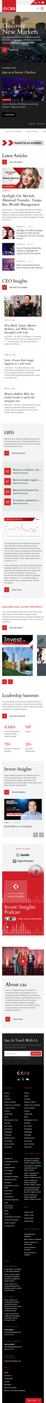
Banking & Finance (10, 1179)
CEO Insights (8, 1170)
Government (8, 1191)
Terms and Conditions (24, 1058)
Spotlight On (8, 1158)
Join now (36, 1053)
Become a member (10, 1387)
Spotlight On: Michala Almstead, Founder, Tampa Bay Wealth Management (21, 100)
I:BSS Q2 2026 (28, 1212)
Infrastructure (9, 1197)
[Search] (38, 8)
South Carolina (9, 1144)
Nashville (7, 1123)
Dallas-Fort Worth (10, 1102)
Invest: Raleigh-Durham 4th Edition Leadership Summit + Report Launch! (32, 1190)
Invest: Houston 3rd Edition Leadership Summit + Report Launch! (32, 1197)
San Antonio (8, 1141)
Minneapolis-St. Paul (11, 1120)
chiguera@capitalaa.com (12, 1332)
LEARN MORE (9, 118)
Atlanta (6, 1093)
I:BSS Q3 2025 (28, 1221)
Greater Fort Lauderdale (12, 1105)
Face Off (7, 1164)
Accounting (8, 1173)
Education (7, 1182)
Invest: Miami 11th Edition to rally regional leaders (12, 1270)
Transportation (9, 1226)
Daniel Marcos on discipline (30, 1235)
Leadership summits (11, 1161)
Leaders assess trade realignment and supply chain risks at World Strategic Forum (12, 1317)
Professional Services (11, 1200)
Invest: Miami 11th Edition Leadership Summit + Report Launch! (32, 1168)
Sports (6, 1214)
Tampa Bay (8, 1147)
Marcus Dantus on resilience (30, 1254)
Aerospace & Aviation (11, 1176)
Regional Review (9, 1167)
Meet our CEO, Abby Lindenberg (14, 1390)
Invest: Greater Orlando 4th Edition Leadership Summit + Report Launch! (32, 1161)
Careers (6, 1381)
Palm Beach (8, 1129)
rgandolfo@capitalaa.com (13, 1347)
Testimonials (8, 1378)
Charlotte (7, 1099)
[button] (10, 681)
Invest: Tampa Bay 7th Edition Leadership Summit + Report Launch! (32, 1175)
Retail (6, 1211)
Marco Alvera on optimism (32, 1239)
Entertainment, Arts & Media (11, 1187)
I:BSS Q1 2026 (28, 1215)
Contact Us (8, 1375)
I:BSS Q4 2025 (28, 1218)
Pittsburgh (7, 1135)
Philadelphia (8, 1132)
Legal (6, 1203)
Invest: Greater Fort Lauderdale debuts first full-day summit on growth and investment (13, 1287)
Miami (6, 1117)
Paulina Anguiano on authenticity (31, 1243)
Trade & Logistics (10, 1223)
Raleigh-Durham (9, 1138)
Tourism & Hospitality (11, 1220)
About (6, 1372)
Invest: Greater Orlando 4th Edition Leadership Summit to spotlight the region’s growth (12, 1278)
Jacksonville (8, 1114)
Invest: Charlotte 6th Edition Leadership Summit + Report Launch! (32, 1183)
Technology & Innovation (12, 1217)
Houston (38, 131)
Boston (6, 1096)
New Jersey (8, 1126)
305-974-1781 (9, 1335)
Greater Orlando (24, 131)
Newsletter (7, 1384)
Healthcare (8, 1194)
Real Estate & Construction (8, 1207)
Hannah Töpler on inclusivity (30, 1248)
